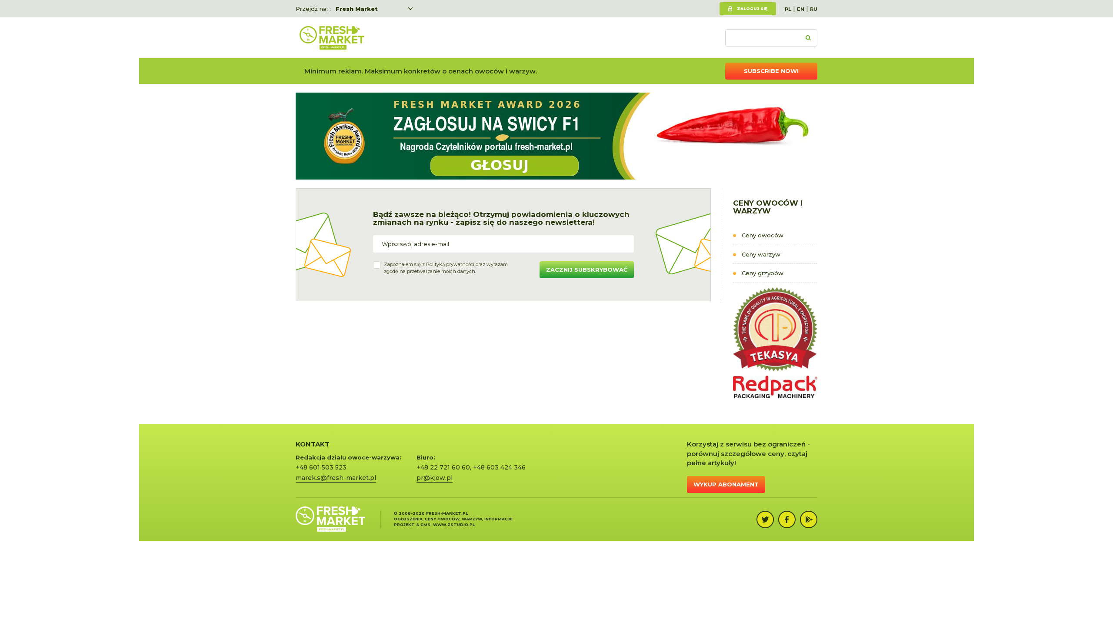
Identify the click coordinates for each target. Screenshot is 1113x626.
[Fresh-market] (332, 38)
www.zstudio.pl (454, 524)
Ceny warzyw (761, 254)
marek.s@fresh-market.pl (336, 478)
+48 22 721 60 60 (443, 467)
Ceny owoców (762, 235)
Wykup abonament (726, 484)
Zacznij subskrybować (586, 269)
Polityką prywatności (450, 264)
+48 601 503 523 (321, 467)
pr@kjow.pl (435, 478)
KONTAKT (313, 444)
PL (788, 9)
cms (425, 524)
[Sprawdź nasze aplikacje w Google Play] (808, 519)
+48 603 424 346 (499, 467)
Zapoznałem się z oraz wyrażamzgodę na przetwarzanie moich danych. (446, 267)
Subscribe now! (771, 70)
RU (813, 9)
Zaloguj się (752, 8)
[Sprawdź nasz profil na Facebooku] (787, 519)
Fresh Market (357, 8)
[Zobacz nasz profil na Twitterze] (765, 519)
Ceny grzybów (762, 273)
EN (800, 9)
